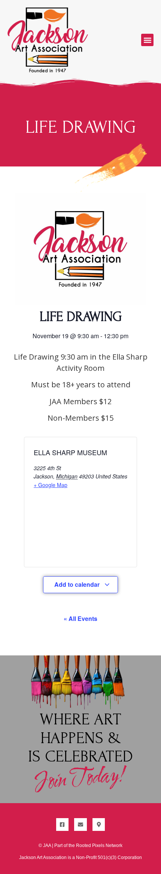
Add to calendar (77, 584)
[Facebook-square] (62, 824)
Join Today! (80, 778)
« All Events (80, 618)
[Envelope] (80, 824)
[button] (147, 40)
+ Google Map (50, 485)
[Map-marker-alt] (98, 824)
